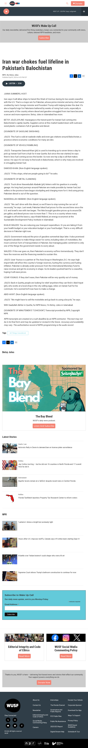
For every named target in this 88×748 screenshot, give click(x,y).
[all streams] (84, 11)
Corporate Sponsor (75, 705)
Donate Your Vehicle (75, 700)
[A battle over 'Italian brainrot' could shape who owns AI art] (9, 559)
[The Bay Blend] (44, 388)
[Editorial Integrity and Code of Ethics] (24, 638)
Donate (78, 3)
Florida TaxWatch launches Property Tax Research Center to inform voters (47, 498)
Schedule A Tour (74, 732)
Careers (35, 727)
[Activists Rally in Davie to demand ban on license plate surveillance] (9, 448)
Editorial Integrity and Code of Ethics (24, 648)
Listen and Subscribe (44, 426)
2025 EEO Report (56, 726)
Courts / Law (22, 444)
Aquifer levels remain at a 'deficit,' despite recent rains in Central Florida (47, 481)
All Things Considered (18, 333)
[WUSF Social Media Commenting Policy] (66, 638)
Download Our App (74, 710)
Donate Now (44, 682)
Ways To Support (74, 715)
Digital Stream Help (57, 732)
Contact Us (37, 705)
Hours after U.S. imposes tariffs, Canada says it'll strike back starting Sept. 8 (48, 539)
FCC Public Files (56, 716)
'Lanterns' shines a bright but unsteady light (35, 522)
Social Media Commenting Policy (40, 722)
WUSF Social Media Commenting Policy (66, 648)
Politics (20, 461)
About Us (36, 700)
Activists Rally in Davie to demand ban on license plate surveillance (45, 447)
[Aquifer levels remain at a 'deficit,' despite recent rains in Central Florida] (9, 482)
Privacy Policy (73, 721)
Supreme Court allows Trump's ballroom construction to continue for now (47, 572)
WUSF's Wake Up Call (44, 26)
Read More (24, 656)
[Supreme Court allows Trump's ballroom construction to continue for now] (9, 576)
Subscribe (44, 37)
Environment (22, 478)
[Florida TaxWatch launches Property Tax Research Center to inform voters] (9, 499)
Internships (54, 700)
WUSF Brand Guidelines (72, 726)
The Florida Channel (57, 705)
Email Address (12, 604)
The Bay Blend (44, 416)
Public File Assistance (58, 721)
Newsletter (37, 710)
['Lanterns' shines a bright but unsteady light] (9, 526)
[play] (6, 11)
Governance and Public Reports (56, 710)
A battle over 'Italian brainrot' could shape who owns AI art (41, 556)
